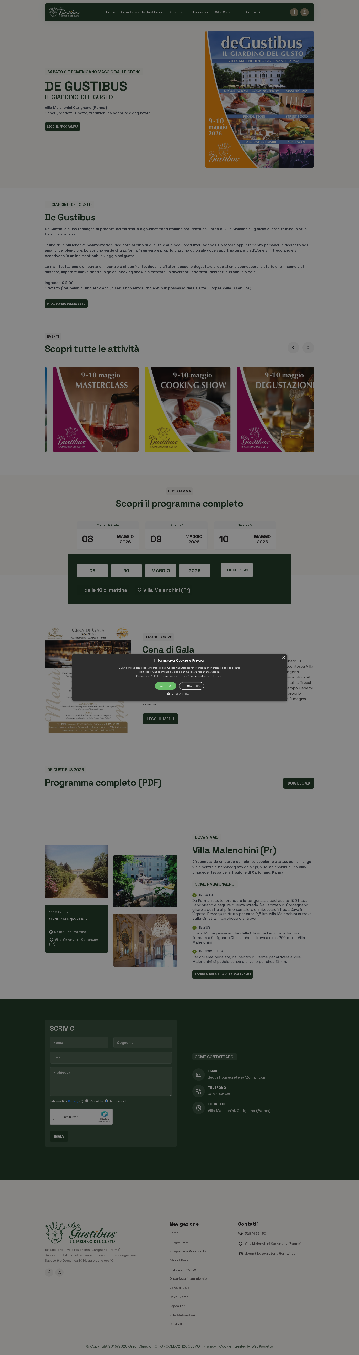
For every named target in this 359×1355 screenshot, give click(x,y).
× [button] (283, 657)
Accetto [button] (165, 685)
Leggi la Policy (215, 675)
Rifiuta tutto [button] (191, 685)
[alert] (179, 677)
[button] (179, 677)
